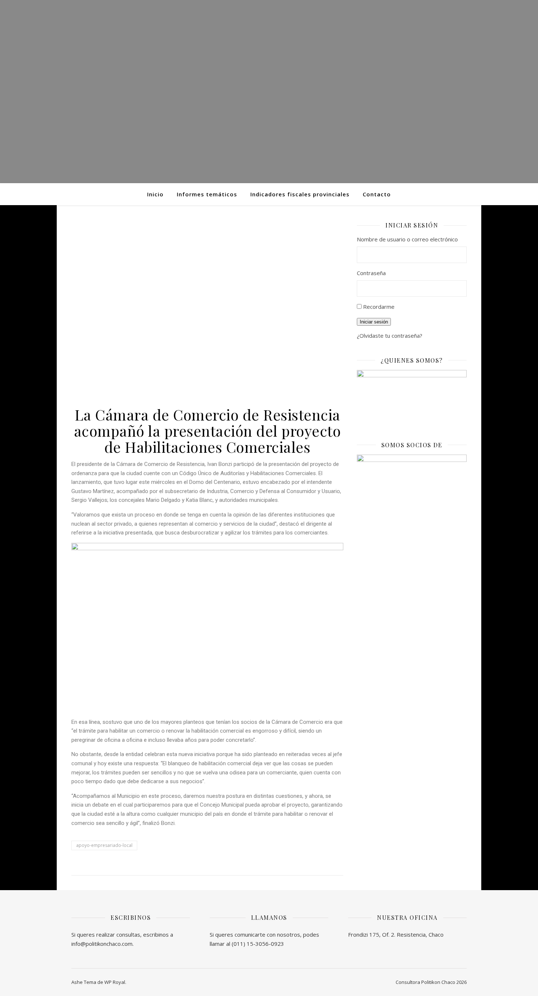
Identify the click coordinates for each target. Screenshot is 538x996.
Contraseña (371, 273)
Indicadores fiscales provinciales (300, 194)
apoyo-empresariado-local (104, 845)
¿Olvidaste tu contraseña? (389, 335)
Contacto (377, 194)
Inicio (155, 194)
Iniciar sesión (374, 322)
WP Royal (114, 982)
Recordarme (379, 306)
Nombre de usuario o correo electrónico (407, 239)
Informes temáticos (207, 194)
